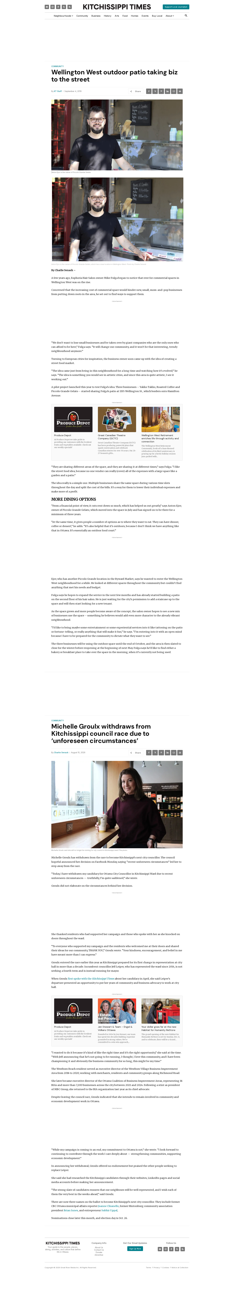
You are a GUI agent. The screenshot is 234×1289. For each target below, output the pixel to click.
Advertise (99, 1255)
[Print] (180, 91)
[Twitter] (64, 7)
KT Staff (58, 91)
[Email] (173, 91)
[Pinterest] (161, 91)
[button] (186, 15)
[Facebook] (58, 7)
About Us (99, 1247)
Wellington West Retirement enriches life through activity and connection (160, 438)
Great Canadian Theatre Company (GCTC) (111, 437)
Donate (99, 1252)
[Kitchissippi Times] (117, 6)
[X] (155, 91)
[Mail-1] (47, 7)
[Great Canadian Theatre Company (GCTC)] (117, 419)
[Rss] (69, 7)
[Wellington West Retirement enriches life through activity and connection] (161, 419)
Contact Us (99, 1250)
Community (57, 66)
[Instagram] (52, 7)
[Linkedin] (167, 91)
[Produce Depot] (73, 419)
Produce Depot (62, 435)
